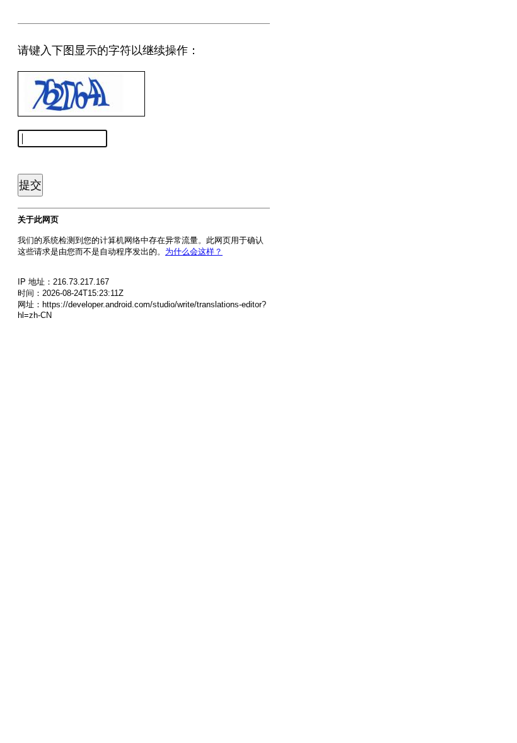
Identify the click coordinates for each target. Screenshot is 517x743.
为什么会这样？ (194, 251)
